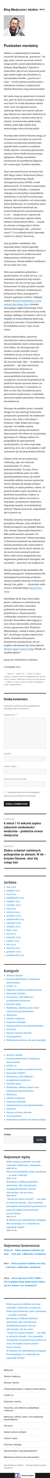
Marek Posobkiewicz (36, 682)
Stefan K (10, 673)
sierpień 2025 (13, 890)
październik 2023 (15, 919)
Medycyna (11, 1015)
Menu (42, 9)
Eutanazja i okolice (16, 993)
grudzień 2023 (13, 915)
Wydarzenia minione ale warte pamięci (31, 679)
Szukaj (7, 1134)
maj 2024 (11, 908)
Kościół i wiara (13, 1004)
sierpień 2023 (13, 926)
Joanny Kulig (27, 649)
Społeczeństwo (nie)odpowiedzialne (25, 676)
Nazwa (8, 754)
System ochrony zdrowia (19, 1033)
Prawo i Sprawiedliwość (12, 684)
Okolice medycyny (15, 1018)
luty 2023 (11, 944)
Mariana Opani (11, 649)
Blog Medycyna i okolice (21, 9)
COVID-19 (30, 673)
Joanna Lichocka (21, 682)
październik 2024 (15, 897)
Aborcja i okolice (11, 1382)
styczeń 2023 (13, 948)
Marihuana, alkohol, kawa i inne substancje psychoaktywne (23, 1418)
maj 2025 (11, 894)
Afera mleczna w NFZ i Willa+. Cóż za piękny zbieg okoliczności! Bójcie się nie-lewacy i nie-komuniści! (24, 1282)
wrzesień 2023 (13, 923)
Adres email (11, 766)
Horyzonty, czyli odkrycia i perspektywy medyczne (21, 1409)
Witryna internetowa (15, 779)
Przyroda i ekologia (16, 1022)
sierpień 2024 (13, 901)
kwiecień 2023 (13, 937)
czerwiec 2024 (13, 905)
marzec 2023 (12, 941)
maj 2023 (11, 933)
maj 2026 (11, 887)
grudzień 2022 (13, 951)
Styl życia (11, 1029)
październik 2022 (15, 955)
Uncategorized (13, 1036)
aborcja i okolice (14, 975)
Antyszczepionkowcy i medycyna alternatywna (25, 1388)
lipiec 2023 (11, 930)
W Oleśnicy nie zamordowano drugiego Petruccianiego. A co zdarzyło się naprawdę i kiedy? (26, 1223)
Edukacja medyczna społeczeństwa (24, 990)
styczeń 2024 (13, 912)
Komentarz (10, 715)
